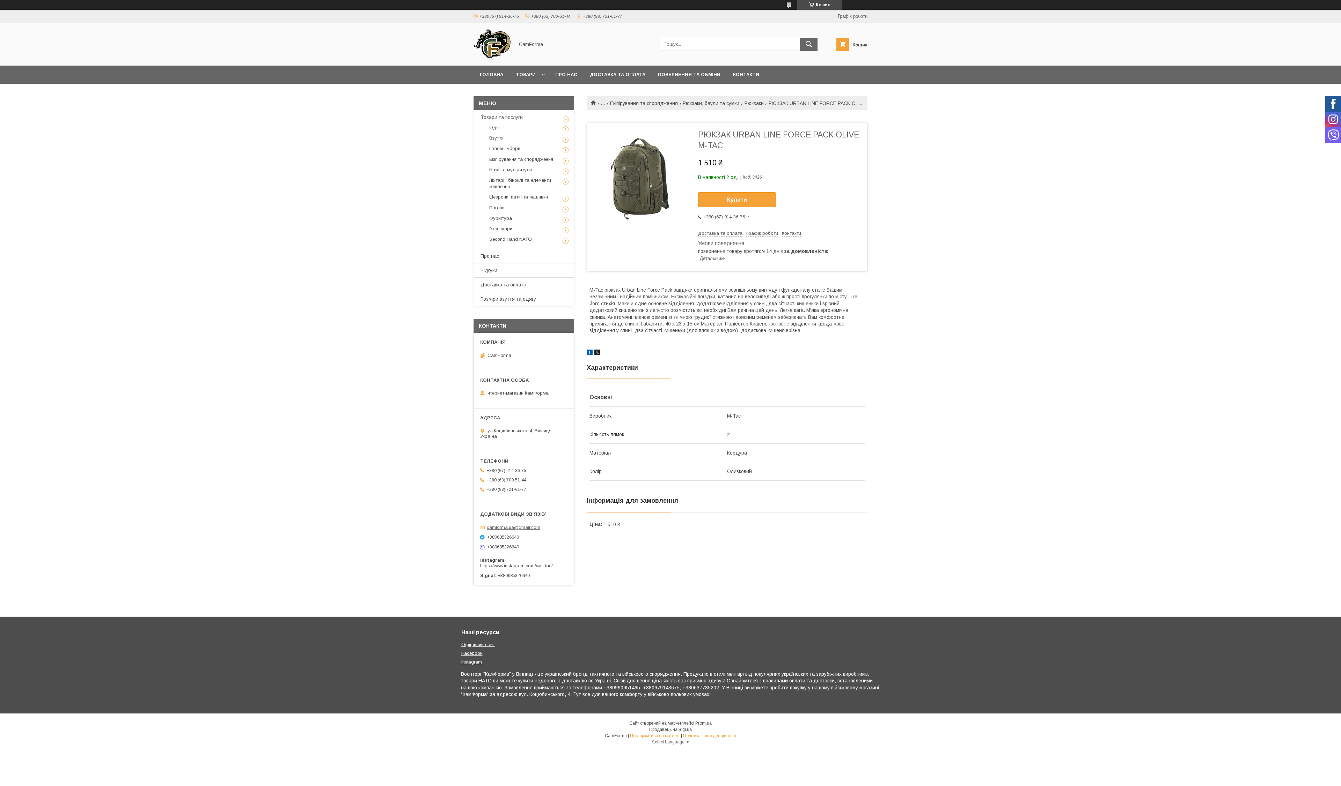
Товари (526, 74)
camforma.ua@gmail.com (513, 527)
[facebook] (590, 353)
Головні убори (504, 148)
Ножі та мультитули (510, 169)
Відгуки (489, 270)
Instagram (471, 662)
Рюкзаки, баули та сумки (711, 103)
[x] (597, 353)
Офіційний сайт (478, 644)
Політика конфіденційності (709, 735)
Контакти (746, 74)
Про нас (566, 74)
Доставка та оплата (617, 74)
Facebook (472, 653)
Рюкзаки (754, 103)
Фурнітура (500, 218)
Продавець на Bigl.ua (670, 729)
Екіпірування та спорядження (644, 103)
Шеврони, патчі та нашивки (518, 197)
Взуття (496, 138)
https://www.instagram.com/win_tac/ (516, 565)
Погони (497, 207)
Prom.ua (703, 723)
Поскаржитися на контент (655, 735)
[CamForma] (492, 56)
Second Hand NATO (510, 239)
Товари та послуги (502, 117)
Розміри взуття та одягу (508, 299)
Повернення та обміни (689, 74)
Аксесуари (500, 228)
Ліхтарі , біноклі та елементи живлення (520, 183)
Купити (737, 200)
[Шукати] (809, 44)
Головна (491, 74)
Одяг (494, 127)
